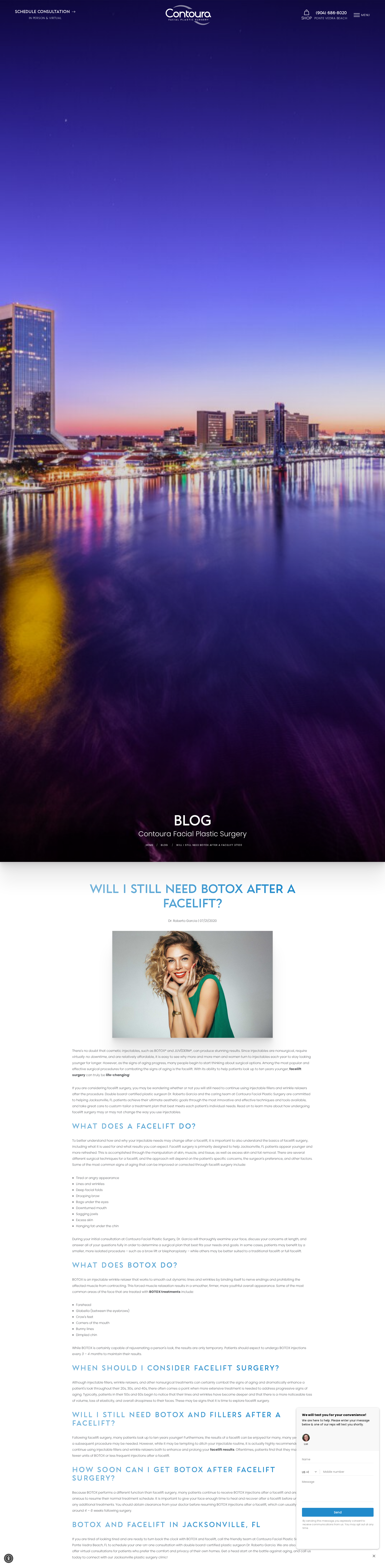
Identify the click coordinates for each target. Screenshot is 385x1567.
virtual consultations (96, 1551)
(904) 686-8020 (331, 13)
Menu (365, 15)
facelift (112, 1088)
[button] (8, 1558)
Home (149, 845)
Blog (164, 845)
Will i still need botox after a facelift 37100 (209, 845)
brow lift (151, 1251)
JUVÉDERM (182, 1050)
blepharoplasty (174, 1251)
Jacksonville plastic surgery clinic (140, 1557)
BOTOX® (160, 1050)
